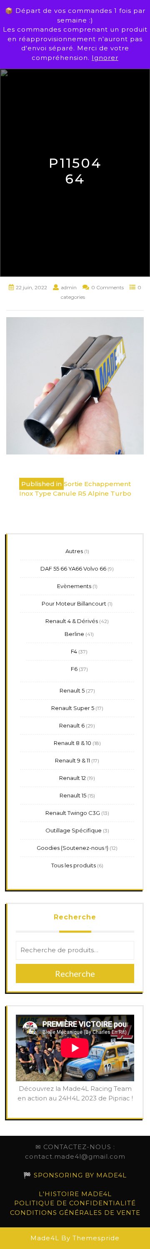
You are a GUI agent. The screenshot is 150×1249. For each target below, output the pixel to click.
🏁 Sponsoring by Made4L (75, 1175)
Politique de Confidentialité (75, 1203)
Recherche (75, 917)
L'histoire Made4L (75, 1194)
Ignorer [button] (105, 58)
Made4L (44, 1238)
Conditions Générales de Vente (75, 1213)
